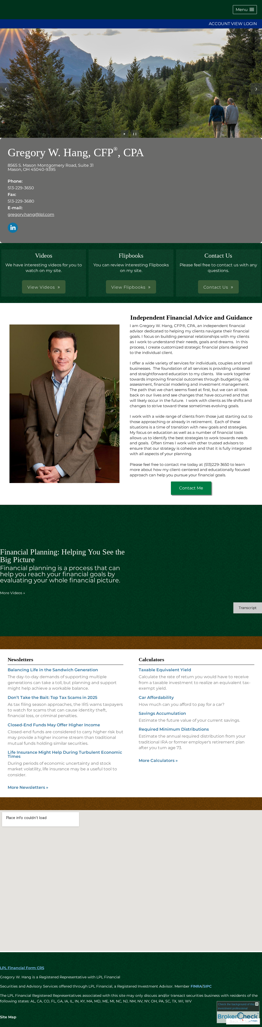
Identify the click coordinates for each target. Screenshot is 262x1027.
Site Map (8, 1017)
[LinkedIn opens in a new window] (13, 228)
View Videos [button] (41, 287)
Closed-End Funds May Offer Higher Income (54, 724)
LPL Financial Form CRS (22, 968)
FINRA (196, 986)
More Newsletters (28, 787)
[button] (245, 9)
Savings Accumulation (162, 713)
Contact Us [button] (215, 287)
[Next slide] (256, 89)
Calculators (151, 659)
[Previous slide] (6, 89)
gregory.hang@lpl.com (31, 214)
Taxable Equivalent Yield (165, 669)
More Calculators (158, 760)
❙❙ (135, 133)
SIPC (207, 986)
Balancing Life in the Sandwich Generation (53, 669)
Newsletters (20, 659)
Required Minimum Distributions (174, 729)
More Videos (12, 593)
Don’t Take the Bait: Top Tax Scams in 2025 (52, 697)
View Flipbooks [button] (128, 287)
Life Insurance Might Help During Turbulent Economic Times (65, 754)
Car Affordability (156, 697)
